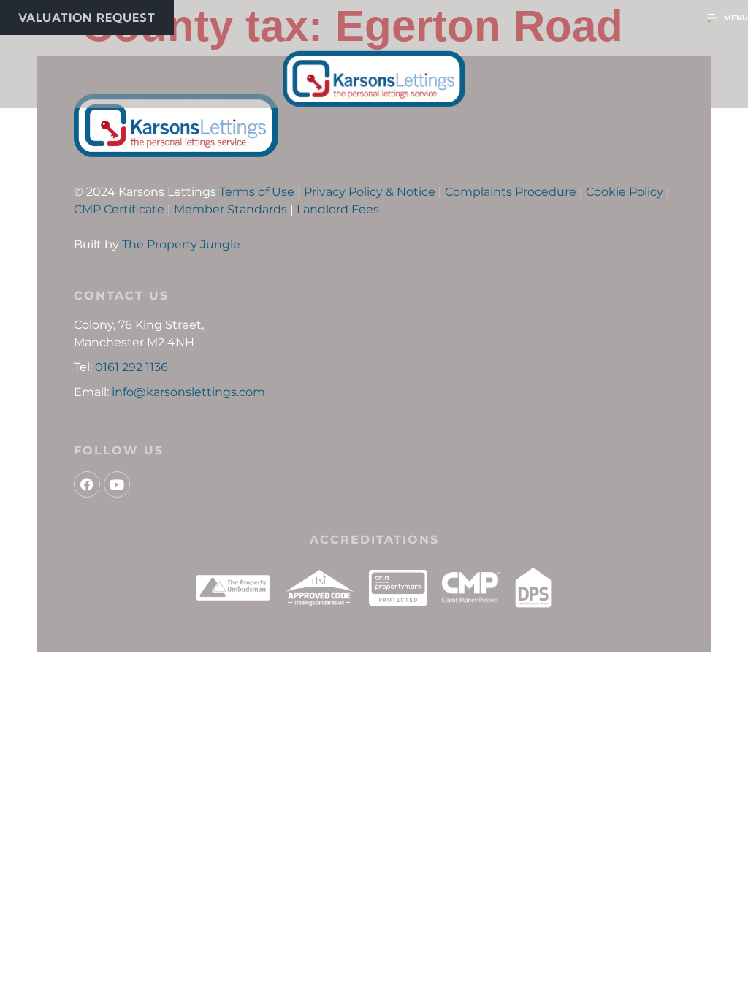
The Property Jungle (181, 244)
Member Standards (230, 209)
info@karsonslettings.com (188, 392)
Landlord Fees (338, 209)
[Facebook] (87, 484)
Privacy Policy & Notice (369, 192)
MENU (736, 18)
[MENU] (712, 17)
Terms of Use (256, 192)
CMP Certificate (119, 209)
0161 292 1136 (131, 367)
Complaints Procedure (510, 192)
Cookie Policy (624, 192)
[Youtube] (117, 484)
